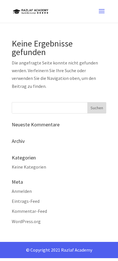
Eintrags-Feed (26, 201)
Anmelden (22, 191)
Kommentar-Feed (29, 211)
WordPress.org (26, 221)
